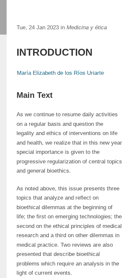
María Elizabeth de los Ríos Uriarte (60, 73)
